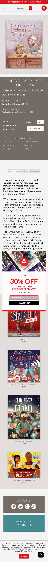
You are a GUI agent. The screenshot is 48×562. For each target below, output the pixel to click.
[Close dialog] (43, 253)
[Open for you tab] (41, 555)
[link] (24, 262)
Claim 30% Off (24, 303)
